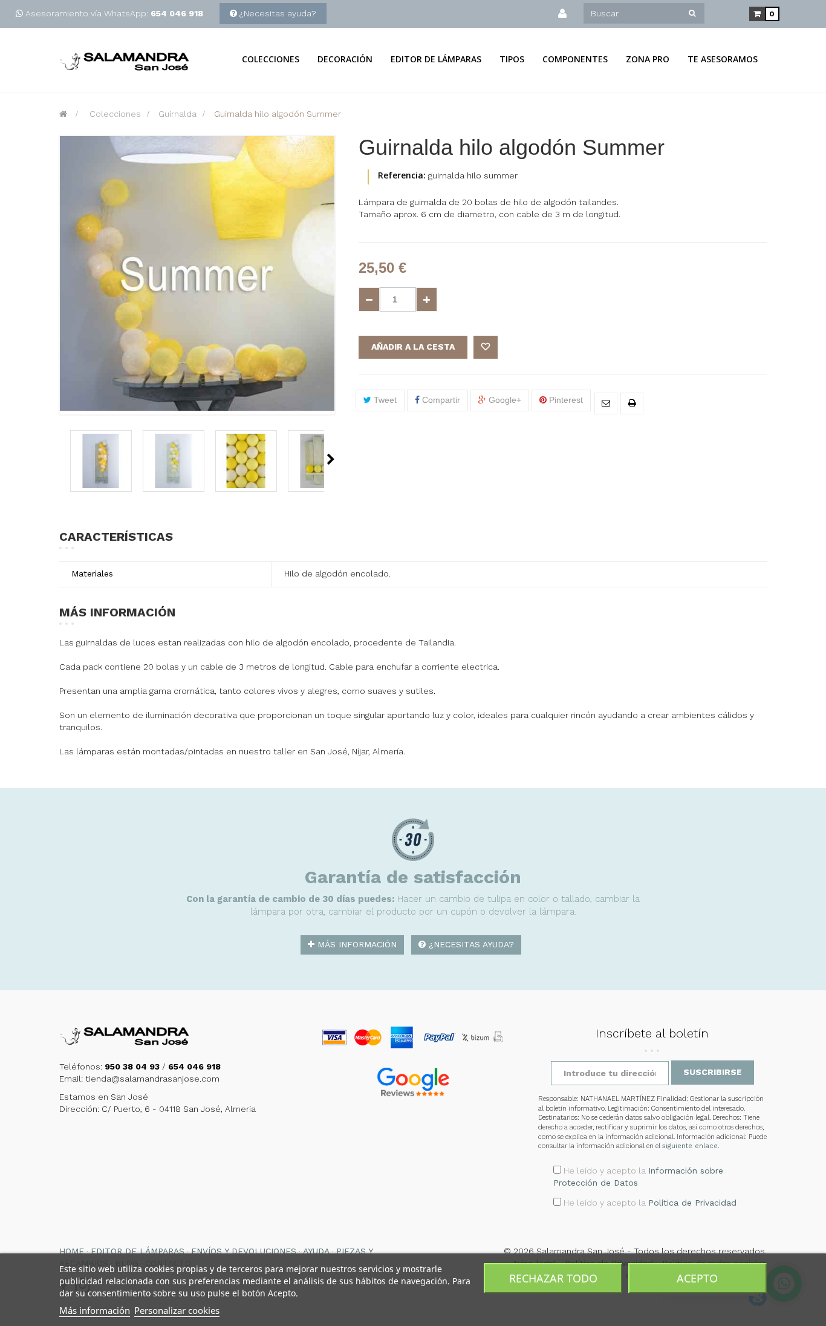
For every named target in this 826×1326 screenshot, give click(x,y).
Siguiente (331, 459)
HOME (71, 1251)
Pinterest (565, 400)
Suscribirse (712, 1072)
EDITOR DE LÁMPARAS (137, 1251)
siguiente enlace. (691, 1146)
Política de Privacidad (692, 1202)
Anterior (63, 459)
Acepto (697, 1278)
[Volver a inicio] (63, 114)
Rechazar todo (553, 1278)
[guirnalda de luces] (101, 461)
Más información (355, 944)
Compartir (440, 400)
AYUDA (316, 1251)
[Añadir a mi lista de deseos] (485, 347)
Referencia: (402, 175)
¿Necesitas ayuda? (277, 13)
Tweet (384, 400)
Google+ (503, 400)
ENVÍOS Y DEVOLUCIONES (243, 1251)
